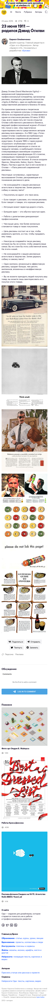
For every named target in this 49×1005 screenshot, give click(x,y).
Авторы (38, 12)
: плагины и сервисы (18, 946)
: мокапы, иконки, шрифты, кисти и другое (21, 951)
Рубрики (28, 12)
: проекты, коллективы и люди (22, 942)
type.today (40, 997)
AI (11, 12)
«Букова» (26, 51)
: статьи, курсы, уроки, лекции (22, 938)
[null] (16, 641)
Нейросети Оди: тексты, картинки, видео (21, 981)
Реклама (19, 654)
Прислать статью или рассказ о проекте (21, 973)
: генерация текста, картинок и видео (22, 958)
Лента (18, 12)
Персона (9, 654)
